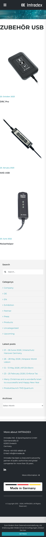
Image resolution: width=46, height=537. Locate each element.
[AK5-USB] (23, 116)
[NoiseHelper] (23, 188)
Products (8, 322)
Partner (7, 311)
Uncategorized (11, 328)
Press (6, 316)
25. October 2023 (7, 96)
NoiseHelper (6, 244)
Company (8, 288)
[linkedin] (5, 469)
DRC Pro (4, 101)
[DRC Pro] (23, 46)
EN (5, 299)
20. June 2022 (6, 239)
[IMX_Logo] (31, 4)
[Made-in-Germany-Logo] (23, 483)
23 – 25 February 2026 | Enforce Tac (21, 373)
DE (5, 293)
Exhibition (9, 305)
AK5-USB (5, 173)
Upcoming (9, 334)
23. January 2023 (7, 168)
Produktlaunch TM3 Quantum (18, 388)
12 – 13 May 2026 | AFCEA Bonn (18, 368)
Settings (23, 534)
